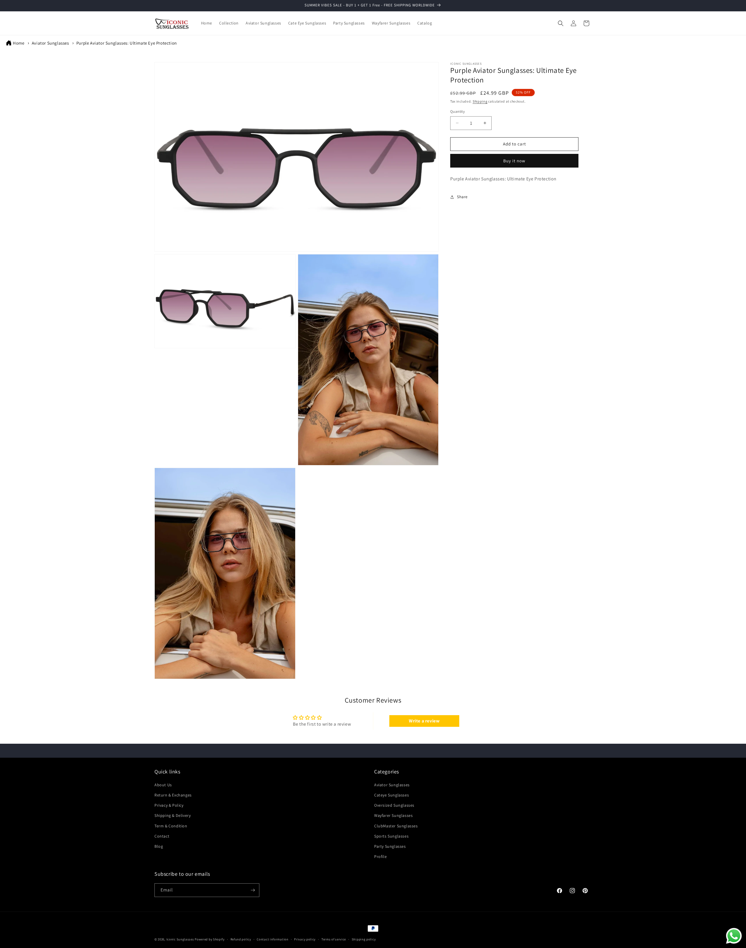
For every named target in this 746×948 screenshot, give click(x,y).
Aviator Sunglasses (50, 43)
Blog (158, 846)
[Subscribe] (252, 890)
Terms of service (333, 939)
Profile (380, 856)
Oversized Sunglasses (394, 805)
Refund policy (241, 939)
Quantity (457, 111)
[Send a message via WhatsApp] (734, 936)
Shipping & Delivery (172, 815)
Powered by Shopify (210, 939)
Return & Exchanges (173, 795)
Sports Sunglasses (391, 836)
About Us (163, 784)
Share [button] (462, 196)
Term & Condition (170, 826)
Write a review (424, 721)
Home (18, 43)
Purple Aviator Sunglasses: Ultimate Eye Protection (126, 43)
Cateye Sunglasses (391, 795)
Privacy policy (305, 939)
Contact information (272, 939)
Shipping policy (364, 939)
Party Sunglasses (390, 846)
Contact (161, 836)
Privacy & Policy (169, 805)
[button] (560, 23)
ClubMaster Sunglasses (396, 826)
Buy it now (514, 160)
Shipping (480, 101)
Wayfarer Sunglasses (393, 815)
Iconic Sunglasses (180, 939)
